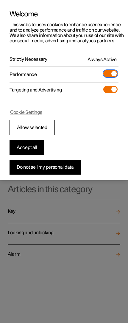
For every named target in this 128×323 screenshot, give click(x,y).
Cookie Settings (26, 112)
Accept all (27, 147)
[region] (64, 90)
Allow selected (32, 127)
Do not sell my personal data (45, 167)
